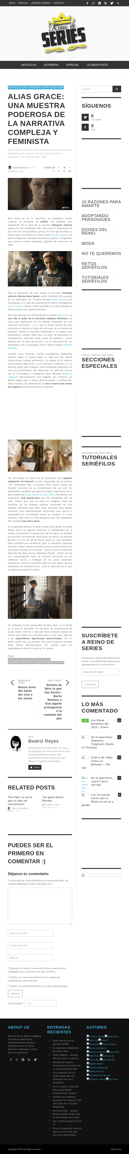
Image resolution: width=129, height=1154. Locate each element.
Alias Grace (15, 659)
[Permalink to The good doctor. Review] (57, 818)
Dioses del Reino (94, 231)
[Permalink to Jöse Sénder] (107, 1059)
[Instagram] (100, 3)
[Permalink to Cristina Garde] (95, 1036)
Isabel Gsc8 (52, 805)
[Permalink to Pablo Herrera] (95, 1071)
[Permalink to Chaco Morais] (108, 1043)
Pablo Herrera (20, 808)
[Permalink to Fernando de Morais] (98, 1074)
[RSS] (106, 3)
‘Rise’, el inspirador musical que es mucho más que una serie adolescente (67, 1131)
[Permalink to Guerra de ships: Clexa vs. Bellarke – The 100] (85, 759)
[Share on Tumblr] (59, 171)
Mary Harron (32, 494)
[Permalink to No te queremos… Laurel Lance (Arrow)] (85, 784)
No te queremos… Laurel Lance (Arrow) (103, 781)
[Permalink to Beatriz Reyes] (95, 1063)
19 (119, 757)
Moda (88, 243)
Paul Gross (59, 299)
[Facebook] (87, 3)
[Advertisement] (40, 413)
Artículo (15, 87)
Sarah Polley (48, 494)
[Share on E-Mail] (70, 171)
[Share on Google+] (70, 167)
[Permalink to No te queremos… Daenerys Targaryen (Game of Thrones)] (85, 738)
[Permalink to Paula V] (103, 1040)
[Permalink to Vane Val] (92, 1040)
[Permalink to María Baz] (93, 1059)
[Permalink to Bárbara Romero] (97, 1051)
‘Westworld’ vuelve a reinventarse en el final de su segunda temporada (66, 1065)
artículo (28, 659)
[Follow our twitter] (85, 117)
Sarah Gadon (59, 234)
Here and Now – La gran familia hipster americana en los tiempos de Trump (66, 1114)
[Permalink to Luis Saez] (112, 1078)
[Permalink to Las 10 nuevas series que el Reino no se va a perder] (85, 796)
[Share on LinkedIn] (64, 171)
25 (119, 720)
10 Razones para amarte (101, 203)
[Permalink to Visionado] (93, 1043)
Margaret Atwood (18, 662)
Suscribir (90, 684)
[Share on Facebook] (59, 167)
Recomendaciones (37, 87)
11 (119, 777)
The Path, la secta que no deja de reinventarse (20, 801)
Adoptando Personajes (96, 217)
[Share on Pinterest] (53, 171)
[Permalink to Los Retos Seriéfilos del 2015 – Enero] (85, 720)
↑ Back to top (115, 1149)
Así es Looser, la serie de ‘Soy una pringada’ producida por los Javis (66, 1090)
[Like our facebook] (85, 127)
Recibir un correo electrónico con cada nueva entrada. (39, 986)
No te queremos (101, 253)
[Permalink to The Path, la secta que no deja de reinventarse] (23, 822)
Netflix (34, 662)
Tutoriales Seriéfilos (95, 279)
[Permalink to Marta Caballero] (96, 1047)
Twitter (36, 767)
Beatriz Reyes (21, 168)
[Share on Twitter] (64, 167)
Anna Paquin (15, 306)
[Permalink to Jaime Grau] (112, 1036)
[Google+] (93, 3)
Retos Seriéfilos (94, 265)
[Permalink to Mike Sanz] (93, 1055)
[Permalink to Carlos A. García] (96, 1078)
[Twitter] (112, 3)
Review (58, 87)
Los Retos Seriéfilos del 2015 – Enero (100, 724)
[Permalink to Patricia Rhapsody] (97, 1067)
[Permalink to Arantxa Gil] (107, 1055)
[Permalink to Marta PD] (113, 1051)
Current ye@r (16, 1003)
